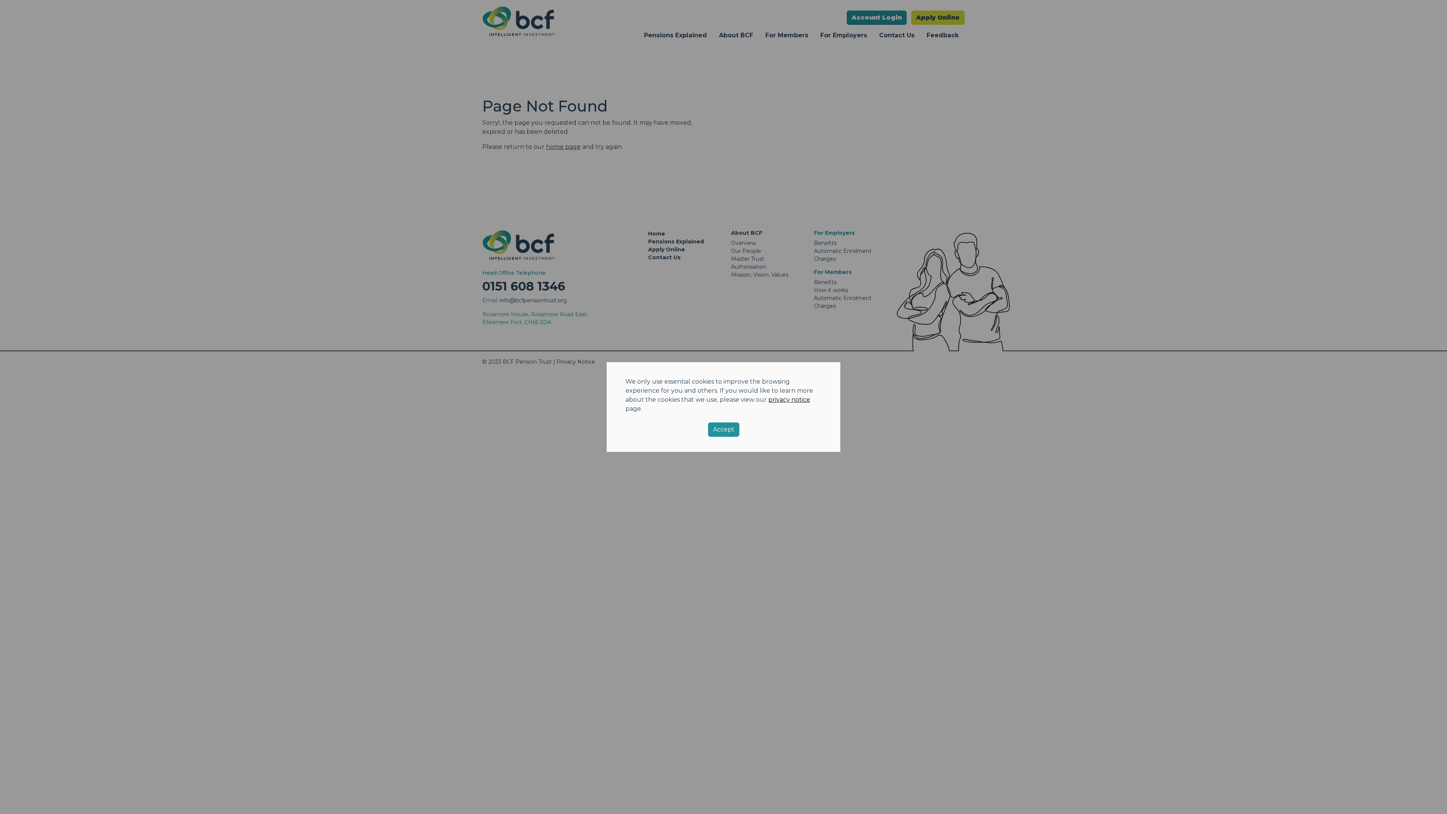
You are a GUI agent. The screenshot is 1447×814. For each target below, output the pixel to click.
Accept (723, 429)
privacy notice (789, 399)
